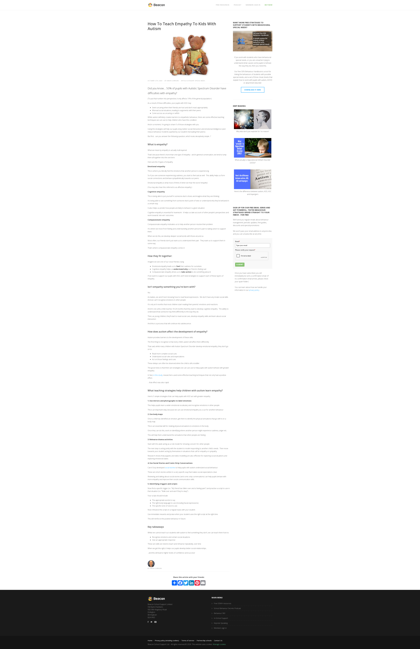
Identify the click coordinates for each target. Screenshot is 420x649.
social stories (170, 467)
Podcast (237, 5)
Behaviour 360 (219, 613)
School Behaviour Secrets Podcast (227, 608)
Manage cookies (219, 644)
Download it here (252, 90)
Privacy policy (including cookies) (167, 640)
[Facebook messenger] (151, 621)
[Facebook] (148, 621)
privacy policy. (254, 290)
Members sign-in (253, 5)
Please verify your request (245, 250)
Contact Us (218, 640)
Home (150, 640)
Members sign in (220, 628)
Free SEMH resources (222, 603)
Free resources (222, 5)
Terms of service (187, 640)
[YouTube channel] (155, 621)
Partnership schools (204, 640)
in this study (157, 375)
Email (237, 241)
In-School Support (221, 618)
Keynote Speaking (221, 623)
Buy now (268, 5)
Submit (239, 264)
